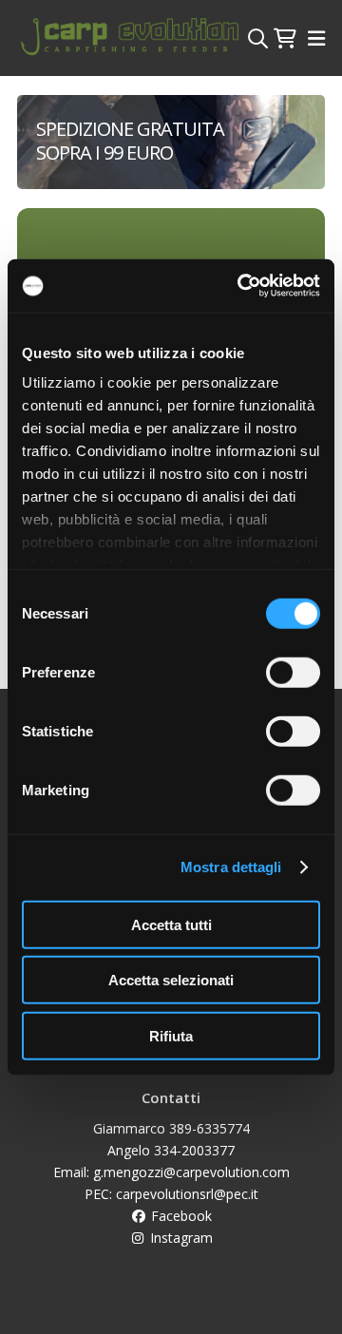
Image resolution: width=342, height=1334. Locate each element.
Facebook (179, 1216)
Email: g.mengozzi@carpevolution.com (171, 1172)
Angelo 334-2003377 (171, 1150)
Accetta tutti (171, 924)
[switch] (293, 672)
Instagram (179, 1238)
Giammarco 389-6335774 (171, 1128)
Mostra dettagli (231, 867)
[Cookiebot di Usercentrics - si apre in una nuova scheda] (241, 286)
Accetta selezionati (171, 980)
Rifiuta (171, 1035)
